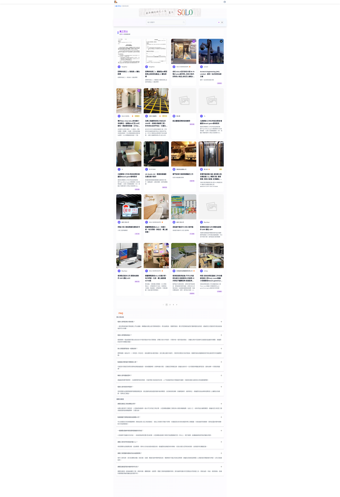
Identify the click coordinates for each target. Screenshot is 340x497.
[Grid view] (218, 22)
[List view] (222, 22)
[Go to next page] (176, 304)
